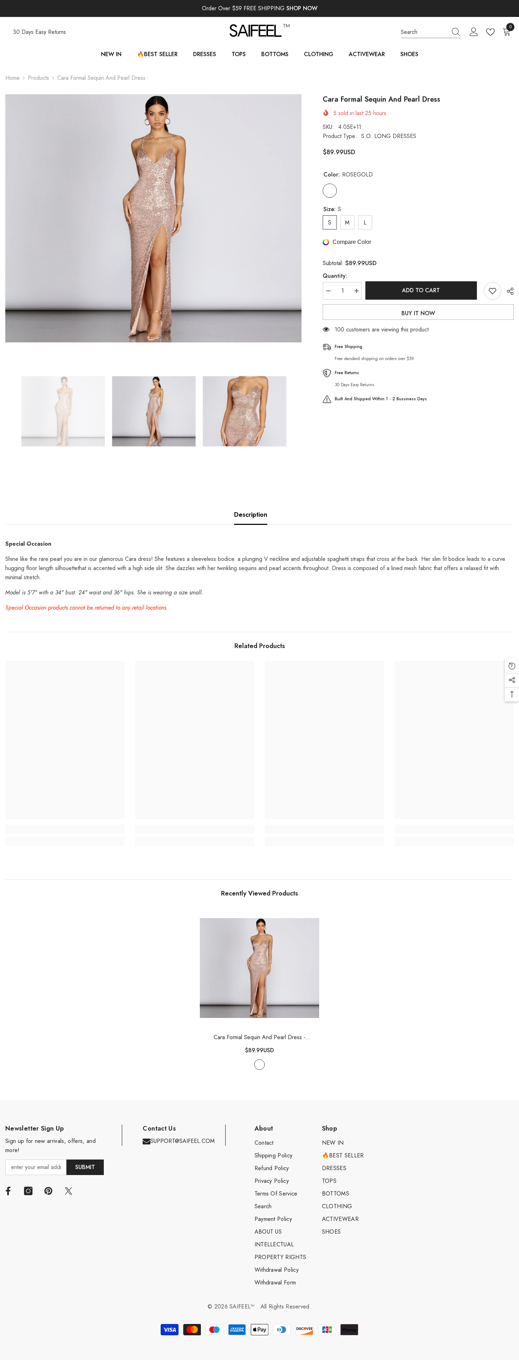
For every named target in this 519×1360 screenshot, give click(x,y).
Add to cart (422, 290)
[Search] (431, 32)
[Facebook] (8, 1191)
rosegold (259, 1064)
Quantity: (335, 276)
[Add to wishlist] (492, 291)
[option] (153, 218)
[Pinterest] (48, 1191)
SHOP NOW (301, 8)
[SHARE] (507, 291)
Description (250, 514)
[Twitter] (68, 1191)
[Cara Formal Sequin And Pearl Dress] (259, 968)
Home (12, 78)
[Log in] (474, 32)
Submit (85, 1167)
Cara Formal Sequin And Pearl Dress (259, 1037)
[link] (65, 829)
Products (38, 78)
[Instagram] (28, 1191)
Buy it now (418, 313)
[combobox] (424, 32)
